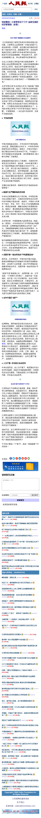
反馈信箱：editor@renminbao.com (20, 806)
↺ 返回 (4, 3)
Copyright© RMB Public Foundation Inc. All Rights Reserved (20, 793)
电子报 (30, 3)
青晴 (3, 28)
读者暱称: (5, 495)
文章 (19, 14)
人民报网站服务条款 (20, 799)
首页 (4, 14)
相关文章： (6, 513)
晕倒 (3, 344)
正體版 (36, 3)
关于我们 (20, 802)
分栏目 (9, 14)
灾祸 (15, 14)
